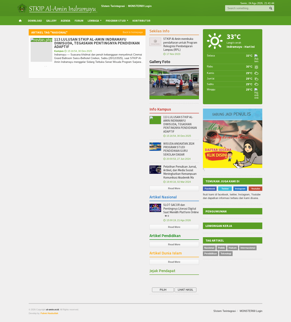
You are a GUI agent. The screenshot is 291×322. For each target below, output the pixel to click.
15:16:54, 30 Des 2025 (78, 51)
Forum (79, 21)
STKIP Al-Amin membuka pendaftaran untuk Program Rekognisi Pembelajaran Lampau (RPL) (180, 44)
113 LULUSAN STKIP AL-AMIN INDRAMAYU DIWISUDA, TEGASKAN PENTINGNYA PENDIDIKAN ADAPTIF (97, 43)
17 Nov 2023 (171, 54)
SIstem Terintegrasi (113, 6)
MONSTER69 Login (140, 6)
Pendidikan (210, 253)
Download (35, 21)
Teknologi (226, 253)
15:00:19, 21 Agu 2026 (177, 220)
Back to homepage (133, 32)
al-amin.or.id (52, 309)
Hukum (233, 248)
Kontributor (141, 21)
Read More (174, 188)
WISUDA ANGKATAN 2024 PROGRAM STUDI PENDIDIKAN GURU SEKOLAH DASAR (178, 149)
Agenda (65, 21)
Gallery (51, 21)
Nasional (209, 248)
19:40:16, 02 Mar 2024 (177, 182)
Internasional (248, 248)
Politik (221, 248)
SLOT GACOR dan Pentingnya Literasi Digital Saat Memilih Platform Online (181, 208)
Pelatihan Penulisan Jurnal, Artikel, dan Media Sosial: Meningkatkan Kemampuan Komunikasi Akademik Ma (180, 172)
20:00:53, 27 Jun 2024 (177, 159)
